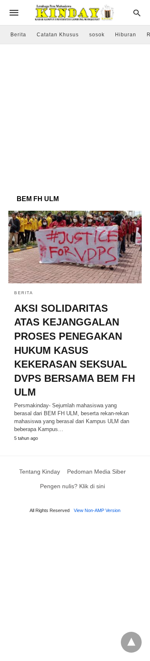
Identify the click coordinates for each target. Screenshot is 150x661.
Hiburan (125, 35)
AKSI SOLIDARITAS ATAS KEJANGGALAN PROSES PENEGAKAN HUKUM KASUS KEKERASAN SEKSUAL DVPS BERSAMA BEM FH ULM (74, 350)
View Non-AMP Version (97, 510)
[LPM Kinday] (74, 12)
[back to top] (131, 642)
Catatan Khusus (58, 35)
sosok (97, 35)
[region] (75, 115)
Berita (18, 35)
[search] (137, 13)
